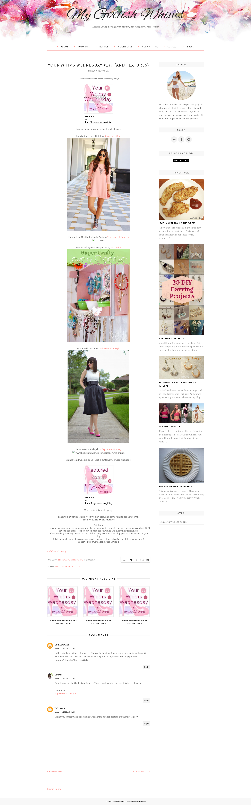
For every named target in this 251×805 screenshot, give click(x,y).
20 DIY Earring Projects (171, 338)
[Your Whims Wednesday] (98, 112)
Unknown (60, 708)
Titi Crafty (116, 247)
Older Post (140, 771)
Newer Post (56, 771)
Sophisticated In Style (65, 693)
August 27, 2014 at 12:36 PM (65, 648)
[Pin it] (147, 560)
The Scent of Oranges (118, 236)
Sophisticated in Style (109, 348)
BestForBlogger (140, 801)
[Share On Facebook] (136, 560)
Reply (146, 667)
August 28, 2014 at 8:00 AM (65, 712)
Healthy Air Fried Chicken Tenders (177, 223)
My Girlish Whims (125, 15)
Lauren (58, 674)
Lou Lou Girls (62, 644)
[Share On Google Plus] (142, 560)
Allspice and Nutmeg (110, 449)
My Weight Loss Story (170, 426)
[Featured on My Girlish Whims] (98, 494)
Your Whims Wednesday (67, 566)
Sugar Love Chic (113, 135)
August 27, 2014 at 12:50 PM (65, 678)
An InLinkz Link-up (56, 551)
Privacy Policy (54, 788)
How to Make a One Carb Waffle (175, 486)
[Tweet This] (131, 560)
